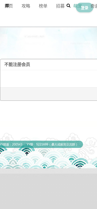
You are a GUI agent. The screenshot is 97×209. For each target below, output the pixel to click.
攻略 (26, 6)
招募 (60, 6)
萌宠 (77, 6)
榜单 (43, 6)
